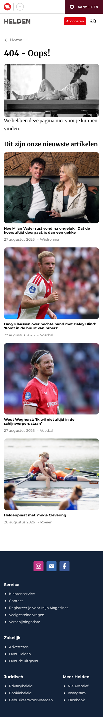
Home (16, 40)
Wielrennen (50, 239)
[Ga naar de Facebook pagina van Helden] (65, 566)
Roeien (46, 522)
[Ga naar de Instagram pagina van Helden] (39, 566)
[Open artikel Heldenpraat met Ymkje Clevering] (51, 482)
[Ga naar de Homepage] (17, 21)
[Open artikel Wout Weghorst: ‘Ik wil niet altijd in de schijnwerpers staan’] (51, 389)
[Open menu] (93, 21)
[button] (84, 7)
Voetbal (46, 335)
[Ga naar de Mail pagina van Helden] (51, 566)
